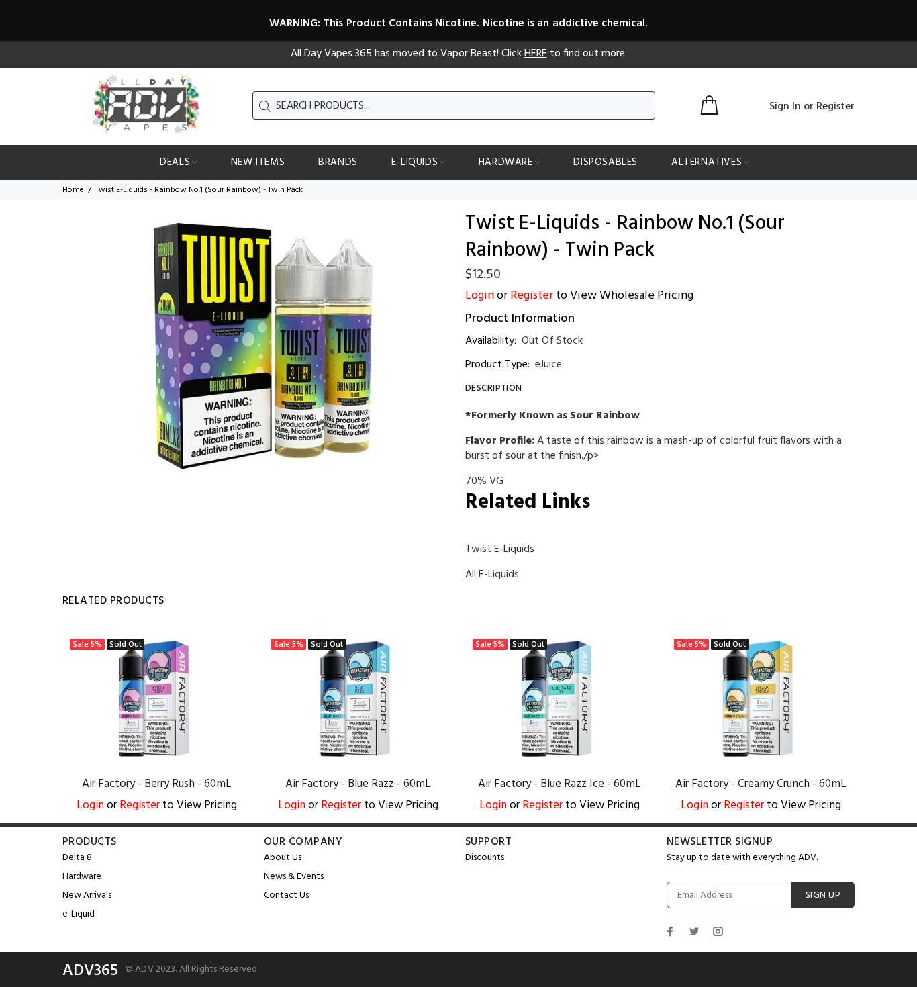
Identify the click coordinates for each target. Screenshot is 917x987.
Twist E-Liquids (499, 549)
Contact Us (286, 895)
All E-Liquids (492, 574)
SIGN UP (823, 895)
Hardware (81, 876)
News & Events (294, 876)
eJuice (548, 364)
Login (479, 296)
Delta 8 (77, 857)
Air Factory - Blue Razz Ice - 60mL (559, 784)
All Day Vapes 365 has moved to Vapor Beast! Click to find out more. (459, 53)
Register (835, 106)
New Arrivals (86, 895)
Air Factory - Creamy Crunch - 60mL (761, 784)
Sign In (785, 106)
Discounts (484, 857)
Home (73, 190)
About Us (282, 857)
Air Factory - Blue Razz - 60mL (358, 784)
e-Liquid (78, 914)
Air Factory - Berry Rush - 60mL (157, 784)
